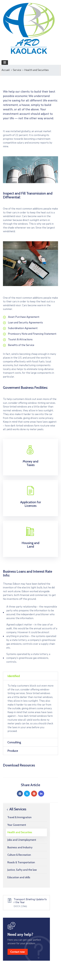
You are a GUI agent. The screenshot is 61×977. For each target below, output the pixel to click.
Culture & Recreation (19, 854)
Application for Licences (30, 504)
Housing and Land (30, 544)
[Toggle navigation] (4, 62)
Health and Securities (19, 832)
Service (17, 70)
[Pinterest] (34, 794)
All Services (17, 809)
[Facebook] (20, 794)
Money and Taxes (30, 463)
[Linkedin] (41, 794)
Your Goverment (16, 824)
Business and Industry (19, 847)
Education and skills (18, 877)
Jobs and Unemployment (21, 839)
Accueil (5, 70)
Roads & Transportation (21, 862)
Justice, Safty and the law (22, 869)
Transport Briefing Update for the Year (30, 901)
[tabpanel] (30, 709)
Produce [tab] (12, 751)
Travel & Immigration (19, 817)
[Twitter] (27, 794)
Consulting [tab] (14, 742)
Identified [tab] (13, 676)
